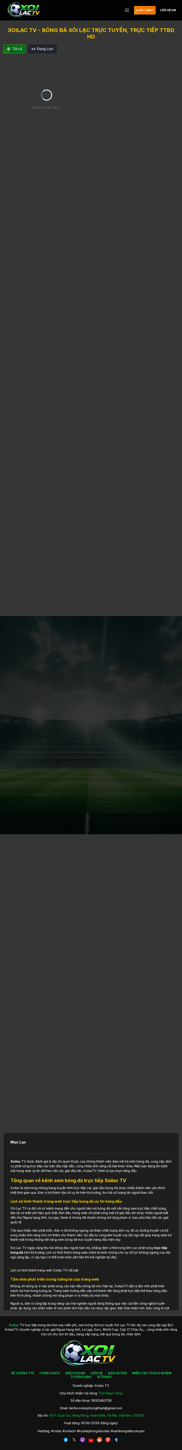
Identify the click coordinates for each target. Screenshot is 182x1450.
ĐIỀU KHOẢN (75, 1373)
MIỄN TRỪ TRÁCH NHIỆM (151, 1373)
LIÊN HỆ (97, 1373)
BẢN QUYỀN (117, 1373)
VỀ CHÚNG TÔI (22, 1373)
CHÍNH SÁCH (49, 1373)
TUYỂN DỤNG (81, 1377)
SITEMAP (104, 1377)
